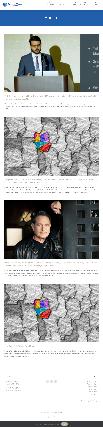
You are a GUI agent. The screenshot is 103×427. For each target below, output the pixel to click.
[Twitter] (51, 381)
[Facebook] (47, 381)
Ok (64, 424)
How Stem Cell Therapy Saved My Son (20, 346)
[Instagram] (55, 381)
